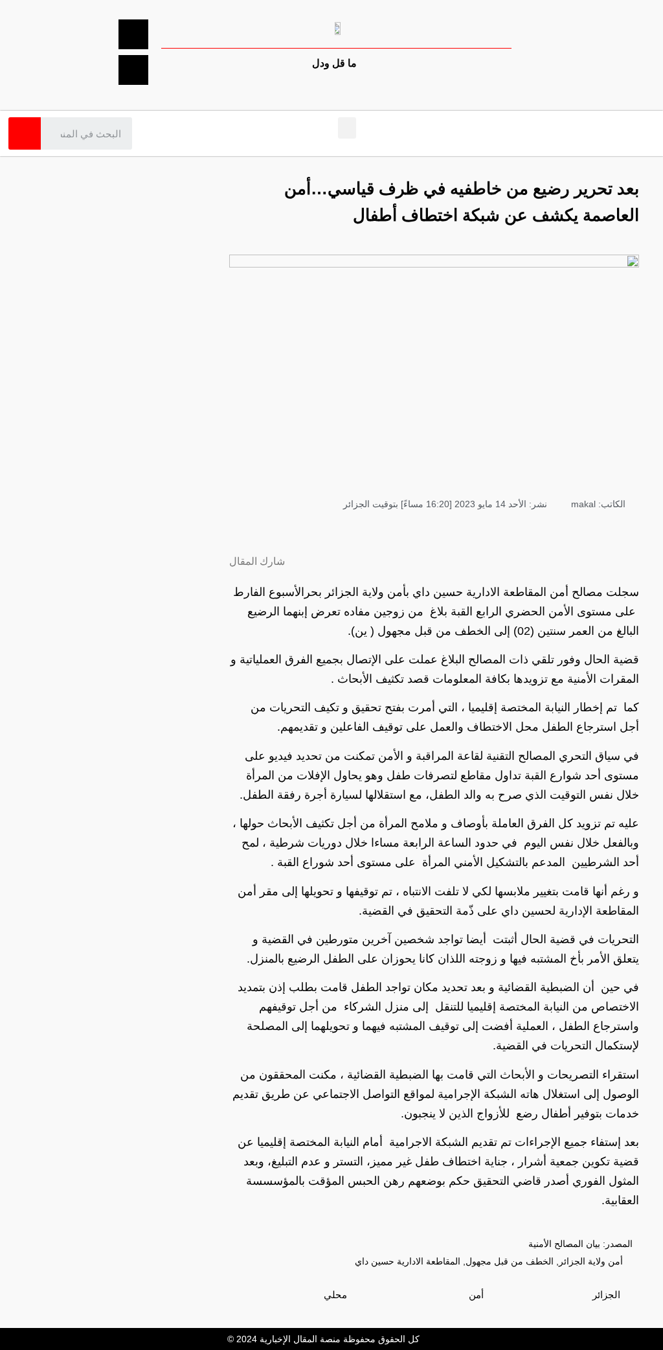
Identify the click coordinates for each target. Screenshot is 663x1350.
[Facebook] (133, 34)
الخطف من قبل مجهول (510, 1261)
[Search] (24, 133)
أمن (476, 1294)
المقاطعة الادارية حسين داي (407, 1261)
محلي (335, 1294)
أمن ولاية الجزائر (591, 1261)
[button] (347, 128)
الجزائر (606, 1294)
